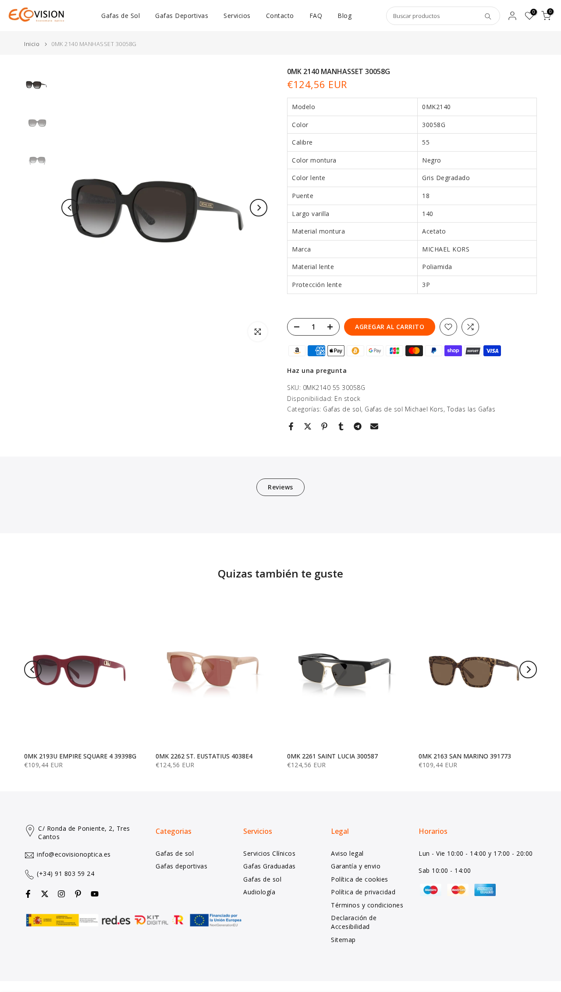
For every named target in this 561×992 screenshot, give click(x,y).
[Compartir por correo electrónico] (374, 426)
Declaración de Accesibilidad (353, 922)
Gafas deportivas (181, 866)
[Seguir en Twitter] (45, 894)
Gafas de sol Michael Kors (404, 409)
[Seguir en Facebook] (28, 894)
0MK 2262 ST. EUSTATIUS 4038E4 (204, 756)
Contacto (280, 15)
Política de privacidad (363, 892)
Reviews (280, 487)
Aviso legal (347, 853)
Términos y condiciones (367, 905)
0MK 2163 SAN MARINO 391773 (465, 756)
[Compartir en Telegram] (358, 426)
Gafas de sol (342, 409)
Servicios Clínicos (269, 853)
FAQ (316, 15)
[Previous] (70, 207)
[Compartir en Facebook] (291, 426)
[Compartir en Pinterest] (324, 426)
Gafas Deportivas (181, 15)
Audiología (259, 892)
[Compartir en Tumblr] (341, 426)
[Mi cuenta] (512, 16)
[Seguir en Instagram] (61, 894)
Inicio (31, 44)
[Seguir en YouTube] (95, 894)
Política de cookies (359, 879)
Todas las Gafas (471, 409)
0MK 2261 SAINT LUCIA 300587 (332, 756)
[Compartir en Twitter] (308, 426)
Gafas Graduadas (269, 866)
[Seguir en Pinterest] (78, 894)
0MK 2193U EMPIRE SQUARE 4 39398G (80, 756)
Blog (344, 15)
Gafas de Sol (120, 15)
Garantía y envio (355, 866)
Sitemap (343, 939)
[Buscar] (488, 16)
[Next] (258, 207)
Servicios (237, 15)
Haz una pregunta (317, 370)
